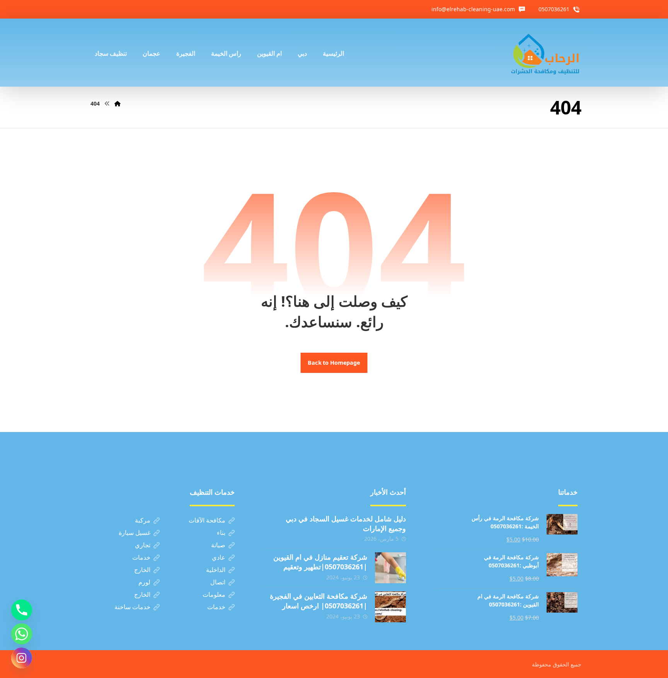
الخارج (142, 569)
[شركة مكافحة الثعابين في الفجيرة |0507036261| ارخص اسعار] (390, 606)
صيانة (218, 545)
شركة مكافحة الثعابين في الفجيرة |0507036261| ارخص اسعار (318, 600)
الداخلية (215, 569)
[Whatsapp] (21, 633)
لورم (144, 582)
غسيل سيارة (134, 532)
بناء (221, 532)
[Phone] (21, 609)
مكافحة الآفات (207, 520)
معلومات (214, 594)
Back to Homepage (334, 363)
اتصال (217, 582)
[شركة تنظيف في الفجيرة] (545, 53)
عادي (218, 557)
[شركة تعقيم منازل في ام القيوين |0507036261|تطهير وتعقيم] (390, 567)
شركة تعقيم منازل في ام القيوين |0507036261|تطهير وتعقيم (320, 561)
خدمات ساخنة (132, 607)
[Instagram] (21, 657)
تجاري (142, 545)
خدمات (141, 557)
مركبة (142, 520)
